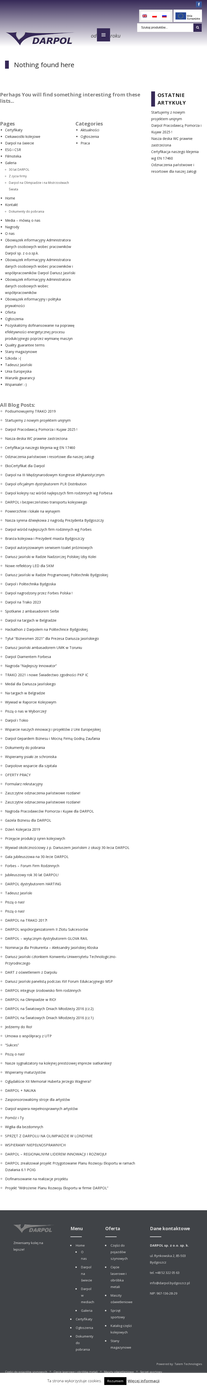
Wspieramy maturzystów (25, 1072)
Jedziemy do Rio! (18, 1026)
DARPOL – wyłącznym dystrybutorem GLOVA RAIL (46, 938)
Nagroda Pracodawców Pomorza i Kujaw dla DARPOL (49, 811)
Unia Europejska (18, 371)
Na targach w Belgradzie (25, 693)
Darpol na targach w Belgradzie (31, 620)
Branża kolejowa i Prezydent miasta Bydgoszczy (44, 538)
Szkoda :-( (13, 358)
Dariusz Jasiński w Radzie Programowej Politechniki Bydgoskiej (56, 574)
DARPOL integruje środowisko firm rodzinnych (43, 990)
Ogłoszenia (14, 318)
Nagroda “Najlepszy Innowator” (31, 665)
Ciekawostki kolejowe (22, 136)
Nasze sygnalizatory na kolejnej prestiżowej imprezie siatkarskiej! (58, 1063)
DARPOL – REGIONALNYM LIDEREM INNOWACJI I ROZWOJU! (56, 1154)
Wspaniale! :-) (16, 384)
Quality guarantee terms (25, 345)
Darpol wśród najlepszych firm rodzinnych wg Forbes (48, 529)
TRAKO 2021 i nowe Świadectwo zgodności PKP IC (46, 674)
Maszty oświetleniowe (119, 1372)
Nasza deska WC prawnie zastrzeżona (36, 438)
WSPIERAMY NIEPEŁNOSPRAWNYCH (35, 1145)
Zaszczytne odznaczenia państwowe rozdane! (42, 793)
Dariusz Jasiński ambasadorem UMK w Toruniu (43, 647)
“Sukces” (12, 1045)
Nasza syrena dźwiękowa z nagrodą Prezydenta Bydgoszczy (54, 520)
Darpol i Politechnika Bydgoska (30, 584)
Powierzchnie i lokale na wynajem (32, 511)
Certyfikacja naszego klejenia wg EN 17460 (40, 447)
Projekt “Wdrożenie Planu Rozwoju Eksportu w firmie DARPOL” (56, 1187)
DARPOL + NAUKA (20, 1090)
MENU (103, 34)
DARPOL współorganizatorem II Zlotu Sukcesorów (46, 929)
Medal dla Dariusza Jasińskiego (30, 684)
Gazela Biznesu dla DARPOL (28, 820)
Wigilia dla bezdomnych (24, 1126)
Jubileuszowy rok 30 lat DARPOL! (32, 874)
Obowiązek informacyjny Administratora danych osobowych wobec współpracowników (38, 286)
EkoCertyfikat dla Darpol (25, 465)
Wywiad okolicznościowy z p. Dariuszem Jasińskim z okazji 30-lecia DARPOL (67, 847)
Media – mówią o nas (22, 220)
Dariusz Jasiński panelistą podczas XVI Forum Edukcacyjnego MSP (59, 981)
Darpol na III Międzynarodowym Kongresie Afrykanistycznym (55, 474)
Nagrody (12, 226)
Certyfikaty (13, 130)
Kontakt (11, 204)
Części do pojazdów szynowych (119, 1252)
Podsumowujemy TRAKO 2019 (30, 411)
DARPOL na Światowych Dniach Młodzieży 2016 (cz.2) (49, 1008)
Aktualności (90, 130)
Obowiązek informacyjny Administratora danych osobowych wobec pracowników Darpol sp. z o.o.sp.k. (38, 247)
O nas (10, 233)
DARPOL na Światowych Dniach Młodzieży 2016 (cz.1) (49, 1017)
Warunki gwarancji (20, 377)
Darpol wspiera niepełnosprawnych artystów (41, 1108)
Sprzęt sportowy (151, 1372)
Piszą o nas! (14, 902)
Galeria (10, 162)
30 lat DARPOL (19, 169)
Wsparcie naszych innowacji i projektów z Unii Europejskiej (53, 729)
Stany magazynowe (21, 351)
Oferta (10, 312)
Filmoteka (13, 156)
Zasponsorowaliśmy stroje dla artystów (37, 1099)
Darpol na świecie (19, 143)
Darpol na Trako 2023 (23, 602)
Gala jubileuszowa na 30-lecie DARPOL (37, 856)
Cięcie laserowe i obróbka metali (76, 1372)
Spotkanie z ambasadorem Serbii (32, 611)
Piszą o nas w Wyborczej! (25, 711)
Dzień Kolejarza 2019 (22, 829)
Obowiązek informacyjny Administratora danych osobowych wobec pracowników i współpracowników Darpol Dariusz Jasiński (40, 266)
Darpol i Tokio (16, 720)
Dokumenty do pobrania (26, 211)
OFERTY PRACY (18, 774)
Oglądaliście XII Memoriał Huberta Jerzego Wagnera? (48, 1081)
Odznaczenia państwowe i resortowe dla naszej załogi (49, 456)
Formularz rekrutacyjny (24, 783)
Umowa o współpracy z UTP (28, 1035)
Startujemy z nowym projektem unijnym (38, 420)
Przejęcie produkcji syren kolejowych (35, 838)
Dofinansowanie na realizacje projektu (36, 1178)
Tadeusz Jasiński (18, 364)
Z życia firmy (18, 176)
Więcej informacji (143, 1380)
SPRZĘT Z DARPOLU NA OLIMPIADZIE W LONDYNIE (49, 1135)
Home (10, 198)
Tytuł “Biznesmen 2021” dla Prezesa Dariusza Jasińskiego (52, 638)
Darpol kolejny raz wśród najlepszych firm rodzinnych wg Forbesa (58, 493)
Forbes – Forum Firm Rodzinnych (32, 865)
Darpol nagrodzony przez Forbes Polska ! (38, 593)
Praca (85, 143)
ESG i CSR (13, 149)
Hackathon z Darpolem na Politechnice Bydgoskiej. (46, 629)
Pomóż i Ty (14, 1117)
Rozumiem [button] (115, 1381)
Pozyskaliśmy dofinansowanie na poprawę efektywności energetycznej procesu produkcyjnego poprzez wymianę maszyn (39, 332)
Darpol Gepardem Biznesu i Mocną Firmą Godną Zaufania (52, 738)
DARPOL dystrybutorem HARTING (33, 883)
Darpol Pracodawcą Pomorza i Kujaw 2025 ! (41, 429)
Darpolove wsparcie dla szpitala (31, 765)
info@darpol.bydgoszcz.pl (170, 1283)
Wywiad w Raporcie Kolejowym (30, 702)
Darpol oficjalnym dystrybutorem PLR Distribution (46, 484)
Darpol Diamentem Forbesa (28, 656)
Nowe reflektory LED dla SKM (29, 565)
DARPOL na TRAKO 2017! (26, 920)
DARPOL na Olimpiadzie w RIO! (30, 999)
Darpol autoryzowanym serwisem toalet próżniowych (49, 547)
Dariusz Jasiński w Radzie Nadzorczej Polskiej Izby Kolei (50, 556)
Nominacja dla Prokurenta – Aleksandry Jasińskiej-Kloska (51, 947)
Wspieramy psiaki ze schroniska (31, 756)
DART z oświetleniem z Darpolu (31, 972)
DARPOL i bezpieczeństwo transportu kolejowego (46, 502)
